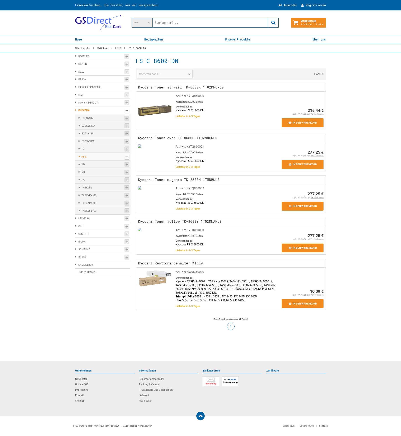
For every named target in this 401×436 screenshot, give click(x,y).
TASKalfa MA (88, 195)
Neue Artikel (87, 272)
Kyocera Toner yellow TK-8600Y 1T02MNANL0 (180, 221)
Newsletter (81, 379)
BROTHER (83, 56)
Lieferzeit (144, 395)
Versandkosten (317, 114)
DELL (81, 71)
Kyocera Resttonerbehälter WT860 (170, 263)
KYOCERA (84, 110)
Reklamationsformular (151, 379)
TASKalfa (86, 187)
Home (78, 39)
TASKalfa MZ (88, 203)
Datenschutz (307, 426)
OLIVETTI (83, 234)
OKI (80, 226)
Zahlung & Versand (149, 384)
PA (83, 179)
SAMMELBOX (85, 264)
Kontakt (79, 395)
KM (83, 164)
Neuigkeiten (153, 39)
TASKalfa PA (88, 210)
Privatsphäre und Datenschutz (156, 389)
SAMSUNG (84, 249)
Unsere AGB (81, 384)
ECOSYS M (87, 118)
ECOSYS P (87, 133)
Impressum (81, 389)
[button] (142, 23)
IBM (80, 95)
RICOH (82, 241)
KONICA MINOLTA (88, 102)
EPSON (82, 79)
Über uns (319, 39)
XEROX (82, 257)
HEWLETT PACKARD (90, 87)
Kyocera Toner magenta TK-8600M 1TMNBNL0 (179, 179)
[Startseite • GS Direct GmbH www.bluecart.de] (98, 23)
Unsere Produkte (237, 39)
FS (82, 149)
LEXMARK (84, 218)
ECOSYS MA (88, 125)
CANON (82, 64)
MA (83, 172)
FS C (84, 156)
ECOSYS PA (87, 141)
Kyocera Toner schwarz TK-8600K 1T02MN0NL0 (181, 87)
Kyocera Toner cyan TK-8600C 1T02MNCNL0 (177, 138)
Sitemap (80, 400)
